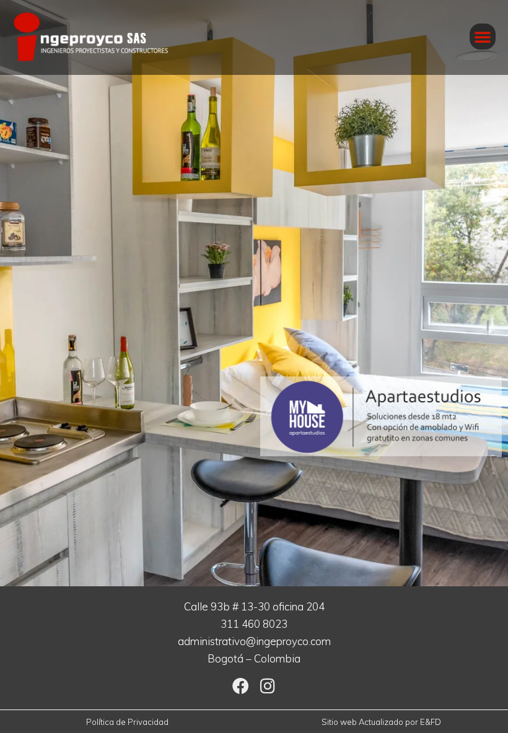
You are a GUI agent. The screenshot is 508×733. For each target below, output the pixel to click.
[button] (483, 37)
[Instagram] (267, 686)
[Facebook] (240, 686)
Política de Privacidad (127, 722)
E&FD (430, 722)
